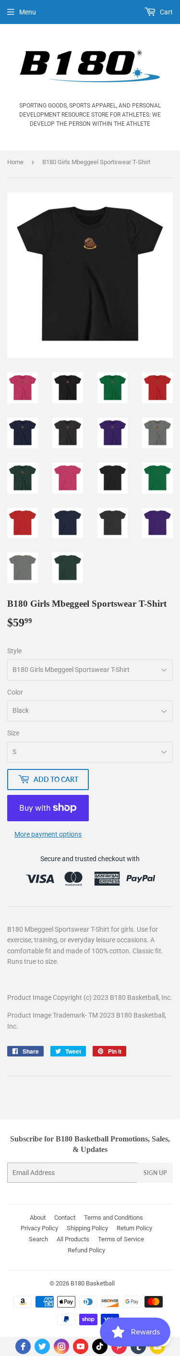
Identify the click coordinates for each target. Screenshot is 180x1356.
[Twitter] (42, 1346)
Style (14, 651)
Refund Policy (86, 1250)
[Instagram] (61, 1346)
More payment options (48, 834)
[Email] (157, 1346)
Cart (165, 12)
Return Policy (134, 1228)
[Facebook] (23, 1346)
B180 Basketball (93, 1283)
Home (15, 162)
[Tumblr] (138, 1346)
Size (13, 733)
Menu (27, 12)
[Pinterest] (119, 1346)
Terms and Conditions (113, 1217)
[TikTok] (100, 1346)
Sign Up (155, 1172)
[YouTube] (80, 1346)
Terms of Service (121, 1239)
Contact (64, 1217)
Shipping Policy (87, 1228)
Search (38, 1239)
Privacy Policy (39, 1228)
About (38, 1217)
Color (15, 692)
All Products (73, 1239)
